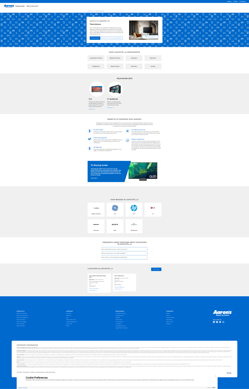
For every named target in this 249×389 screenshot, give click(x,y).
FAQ (67, 317)
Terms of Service (119, 321)
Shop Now (91, 109)
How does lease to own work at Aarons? (114, 249)
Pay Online (68, 315)
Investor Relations (170, 317)
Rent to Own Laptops (21, 321)
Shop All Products (21, 325)
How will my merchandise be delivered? (114, 257)
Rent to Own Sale (21, 323)
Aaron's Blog (169, 319)
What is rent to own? (32, 6)
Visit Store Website (93, 288)
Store (236, 1)
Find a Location (151, 36)
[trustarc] (213, 387)
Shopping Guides (20, 6)
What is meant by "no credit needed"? (113, 253)
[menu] (124, 4)
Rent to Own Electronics (22, 315)
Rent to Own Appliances (22, 317)
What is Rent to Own (71, 319)
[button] (215, 376)
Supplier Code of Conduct (121, 328)
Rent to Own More (21, 319)
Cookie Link (20, 387)
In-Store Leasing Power (71, 321)
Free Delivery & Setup (120, 313)
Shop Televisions (95, 38)
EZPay (67, 325)
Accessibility (118, 323)
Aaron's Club (69, 323)
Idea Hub (118, 317)
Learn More (94, 178)
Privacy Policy (119, 319)
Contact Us (68, 313)
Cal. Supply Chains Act (121, 325)
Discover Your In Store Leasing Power (112, 38)
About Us (168, 315)
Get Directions (92, 290)
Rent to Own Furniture (22, 313)
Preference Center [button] (190, 380)
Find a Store (156, 269)
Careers (229, 1)
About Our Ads (169, 321)
